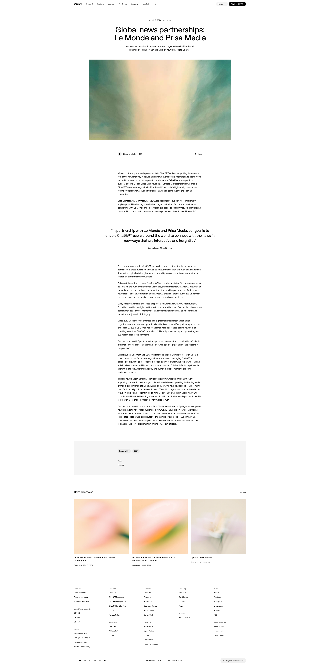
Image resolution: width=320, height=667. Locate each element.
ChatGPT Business (116, 597)
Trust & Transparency (82, 647)
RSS (215, 615)
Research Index (80, 593)
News (181, 606)
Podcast (217, 610)
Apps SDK (148, 626)
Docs (111, 635)
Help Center (184, 618)
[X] (75, 660)
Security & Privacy (81, 642)
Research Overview (81, 597)
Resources (148, 601)
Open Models (149, 631)
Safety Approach (80, 633)
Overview (112, 626)
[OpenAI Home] (78, 4)
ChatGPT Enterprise (117, 602)
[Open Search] (155, 4)
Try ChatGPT (238, 4)
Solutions (147, 597)
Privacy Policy (219, 631)
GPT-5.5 (77, 617)
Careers (182, 601)
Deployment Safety (82, 638)
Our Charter (183, 597)
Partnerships (124, 451)
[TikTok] (100, 660)
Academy (217, 597)
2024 (136, 451)
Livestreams (218, 606)
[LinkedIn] (85, 660)
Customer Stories (150, 606)
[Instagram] (95, 660)
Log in (220, 4)
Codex (111, 610)
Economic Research (81, 601)
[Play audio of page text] (120, 154)
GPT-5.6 (77, 613)
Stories (216, 593)
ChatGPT (113, 593)
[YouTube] (80, 660)
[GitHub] (90, 660)
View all (243, 492)
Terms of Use (219, 626)
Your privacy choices (169, 660)
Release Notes (114, 615)
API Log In (113, 631)
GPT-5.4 (77, 622)
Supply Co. (218, 601)
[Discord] (105, 660)
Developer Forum (151, 644)
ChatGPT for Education (118, 606)
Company (167, 20)
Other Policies (219, 635)
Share (200, 154)
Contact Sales (149, 615)
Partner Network (150, 610)
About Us (182, 593)
